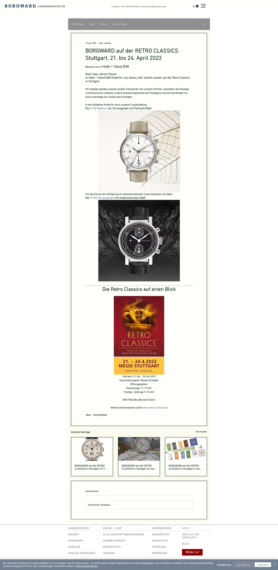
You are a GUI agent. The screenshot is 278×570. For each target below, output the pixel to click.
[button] (196, 6)
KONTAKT (73, 534)
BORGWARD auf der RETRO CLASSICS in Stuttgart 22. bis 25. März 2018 (138, 467)
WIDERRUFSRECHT (114, 540)
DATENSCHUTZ (112, 547)
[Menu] (203, 5)
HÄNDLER (74, 547)
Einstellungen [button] (224, 564)
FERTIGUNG (159, 547)
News (91, 24)
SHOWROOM (75, 540)
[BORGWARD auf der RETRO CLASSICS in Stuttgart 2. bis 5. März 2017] (186, 449)
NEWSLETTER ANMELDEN (190, 536)
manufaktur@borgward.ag (153, 7)
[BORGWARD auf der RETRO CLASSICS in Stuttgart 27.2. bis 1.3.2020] (92, 449)
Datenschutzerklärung (86, 566)
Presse (103, 24)
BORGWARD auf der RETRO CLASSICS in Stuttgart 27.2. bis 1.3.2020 (90, 467)
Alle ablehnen (243, 564)
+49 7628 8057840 (129, 7)
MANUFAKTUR (160, 534)
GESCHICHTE (160, 540)
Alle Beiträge (77, 24)
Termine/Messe (119, 24)
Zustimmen (263, 564)
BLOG (185, 543)
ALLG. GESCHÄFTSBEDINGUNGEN (123, 534)
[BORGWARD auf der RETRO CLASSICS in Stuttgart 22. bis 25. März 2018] (139, 449)
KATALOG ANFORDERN (81, 553)
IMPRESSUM (159, 553)
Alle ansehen (201, 432)
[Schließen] (274, 565)
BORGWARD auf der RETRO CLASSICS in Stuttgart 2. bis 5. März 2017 (185, 467)
